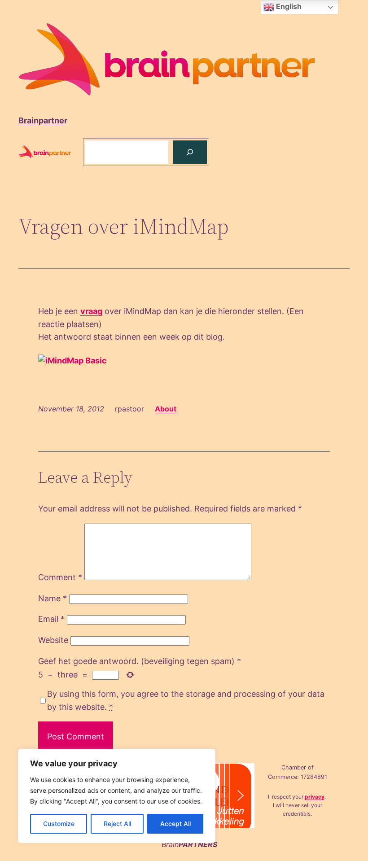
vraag (91, 311)
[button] (240, 795)
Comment (60, 577)
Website (53, 640)
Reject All (117, 823)
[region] (116, 796)
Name (52, 598)
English (288, 6)
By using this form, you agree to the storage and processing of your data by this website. (185, 700)
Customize (58, 823)
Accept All (175, 823)
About (165, 408)
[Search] (190, 152)
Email (51, 619)
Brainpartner (42, 120)
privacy (314, 796)
